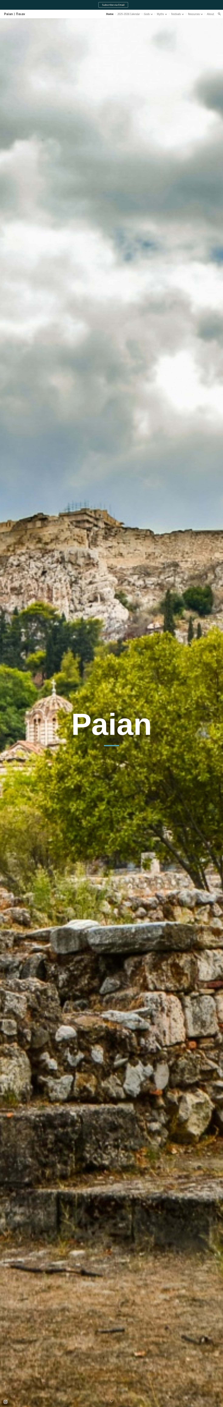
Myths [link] (160, 14)
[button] (219, 14)
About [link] (210, 14)
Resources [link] (194, 14)
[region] (111, 5)
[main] (111, 725)
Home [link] (109, 14)
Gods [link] (147, 14)
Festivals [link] (176, 14)
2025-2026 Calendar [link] (128, 14)
